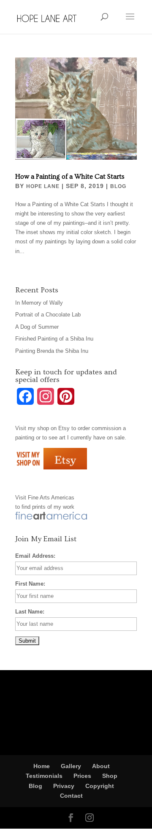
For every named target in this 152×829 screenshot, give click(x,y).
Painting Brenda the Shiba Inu (51, 351)
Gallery (71, 766)
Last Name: (29, 611)
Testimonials (44, 775)
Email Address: (35, 556)
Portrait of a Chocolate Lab (48, 314)
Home (41, 766)
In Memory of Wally (39, 303)
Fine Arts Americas (51, 497)
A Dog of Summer (37, 327)
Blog (118, 186)
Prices (82, 775)
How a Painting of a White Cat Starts (70, 176)
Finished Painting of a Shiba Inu (54, 338)
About (101, 766)
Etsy (64, 428)
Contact (71, 795)
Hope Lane (43, 186)
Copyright (99, 786)
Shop (109, 775)
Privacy (63, 786)
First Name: (30, 584)
